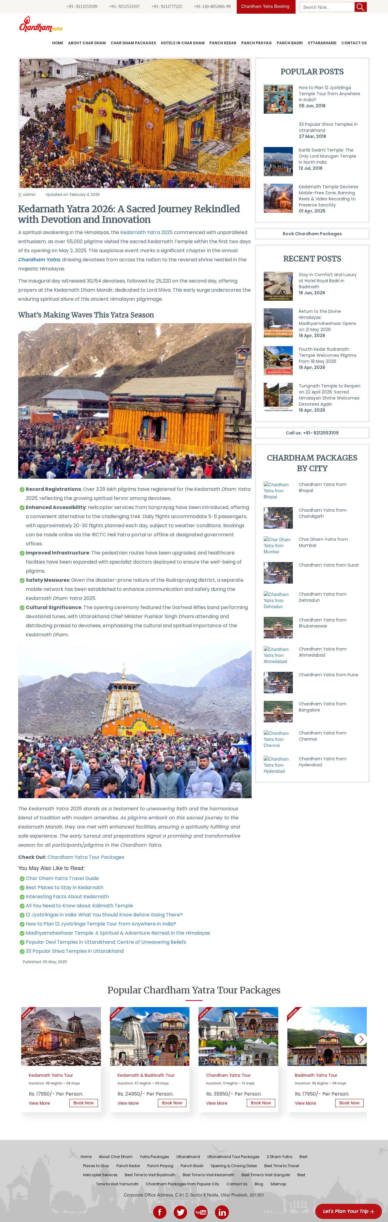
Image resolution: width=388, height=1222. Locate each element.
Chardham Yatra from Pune (328, 675)
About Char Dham (87, 42)
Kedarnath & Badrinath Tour (146, 1075)
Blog (259, 1184)
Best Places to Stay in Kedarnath (64, 887)
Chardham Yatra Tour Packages (86, 857)
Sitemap (278, 1184)
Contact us (354, 42)
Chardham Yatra (39, 259)
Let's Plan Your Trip (346, 1211)
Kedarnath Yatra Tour (51, 1075)
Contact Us (236, 1184)
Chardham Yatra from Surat (329, 565)
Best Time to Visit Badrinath (150, 1174)
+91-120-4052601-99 (212, 6)
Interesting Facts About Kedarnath (67, 896)
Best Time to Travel (281, 1165)
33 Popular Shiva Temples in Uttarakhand (75, 951)
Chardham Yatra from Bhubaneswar (322, 623)
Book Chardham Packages (312, 234)
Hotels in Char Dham (183, 42)
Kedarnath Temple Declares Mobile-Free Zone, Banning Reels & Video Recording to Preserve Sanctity (328, 199)
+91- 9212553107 (124, 6)
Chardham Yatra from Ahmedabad (322, 652)
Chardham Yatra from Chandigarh (322, 513)
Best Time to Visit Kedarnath (208, 1174)
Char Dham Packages (133, 42)
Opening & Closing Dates (234, 1165)
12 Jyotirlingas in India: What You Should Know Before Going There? (104, 914)
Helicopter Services (100, 1174)
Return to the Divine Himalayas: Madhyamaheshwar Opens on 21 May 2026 (327, 323)
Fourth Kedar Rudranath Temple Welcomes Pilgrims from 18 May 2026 (327, 358)
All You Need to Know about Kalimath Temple (79, 905)
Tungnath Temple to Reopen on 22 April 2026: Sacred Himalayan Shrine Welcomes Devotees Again (329, 398)
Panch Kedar (222, 42)
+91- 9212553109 (82, 6)
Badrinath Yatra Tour (316, 1075)
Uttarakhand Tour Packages (233, 1156)
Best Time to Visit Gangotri (266, 1174)
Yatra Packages (154, 1156)
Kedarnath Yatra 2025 (146, 232)
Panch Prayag (256, 42)
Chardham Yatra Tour (228, 1075)
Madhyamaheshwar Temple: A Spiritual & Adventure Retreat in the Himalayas (118, 932)
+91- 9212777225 (167, 6)
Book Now (84, 1103)
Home (57, 42)
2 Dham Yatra (279, 1156)
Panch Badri (290, 42)
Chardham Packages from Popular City (182, 1184)
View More (39, 1103)
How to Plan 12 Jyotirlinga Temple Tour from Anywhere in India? (101, 923)
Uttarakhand (322, 42)
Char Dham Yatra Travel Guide (62, 878)
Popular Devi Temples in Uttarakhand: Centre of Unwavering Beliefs (106, 942)
